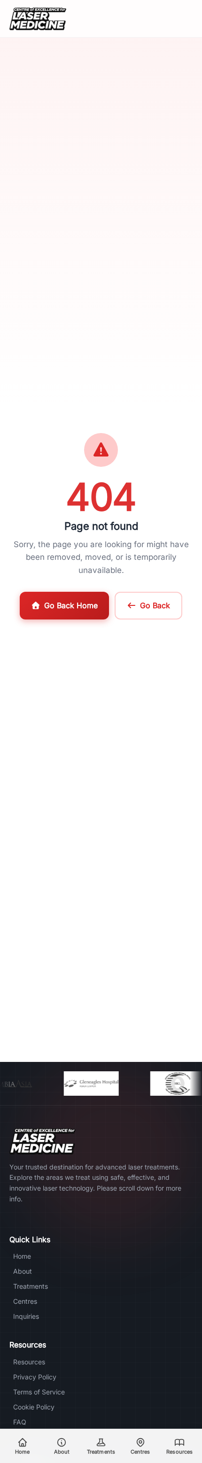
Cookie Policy (33, 1407)
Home (22, 1256)
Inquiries (26, 1316)
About (22, 1271)
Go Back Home (71, 605)
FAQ (19, 1422)
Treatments (30, 1286)
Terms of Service (39, 1392)
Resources (29, 1362)
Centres (25, 1301)
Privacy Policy (34, 1377)
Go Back (155, 605)
